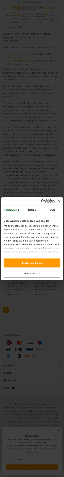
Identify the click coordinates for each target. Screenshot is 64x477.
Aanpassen (30, 273)
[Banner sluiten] (59, 201)
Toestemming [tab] (11, 210)
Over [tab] (52, 210)
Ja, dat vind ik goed (32, 263)
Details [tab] (32, 210)
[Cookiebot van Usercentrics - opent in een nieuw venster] (41, 201)
